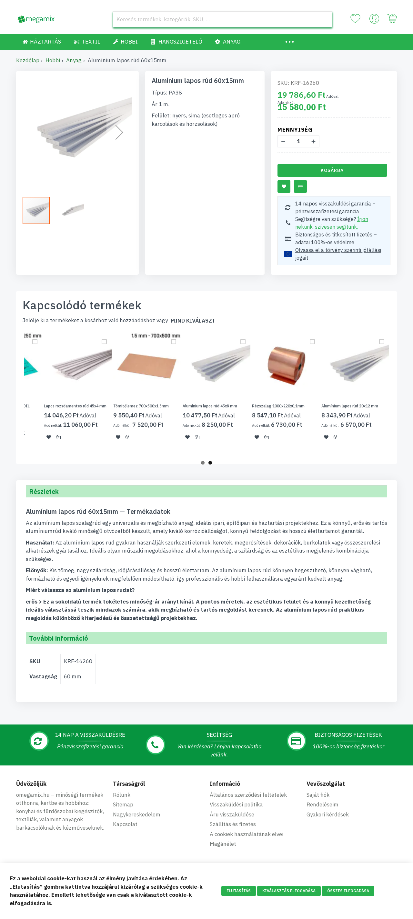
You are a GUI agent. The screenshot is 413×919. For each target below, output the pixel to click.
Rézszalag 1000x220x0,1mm (278, 406)
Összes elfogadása (348, 890)
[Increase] (313, 141)
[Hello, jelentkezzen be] (374, 20)
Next (398, 394)
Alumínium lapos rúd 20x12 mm (349, 406)
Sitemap (123, 804)
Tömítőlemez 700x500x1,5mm (141, 406)
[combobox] (222, 19)
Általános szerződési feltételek (248, 794)
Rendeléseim (322, 804)
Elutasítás (239, 890)
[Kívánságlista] (355, 19)
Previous (14, 394)
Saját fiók (318, 794)
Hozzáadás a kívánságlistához (283, 186)
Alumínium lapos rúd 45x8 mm (210, 406)
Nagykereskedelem (136, 814)
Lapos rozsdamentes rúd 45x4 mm (75, 406)
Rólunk (121, 794)
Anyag (74, 60)
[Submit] (324, 19)
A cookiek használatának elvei (246, 834)
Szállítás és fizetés (233, 824)
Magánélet (223, 843)
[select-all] (193, 321)
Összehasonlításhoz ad (300, 186)
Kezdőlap (27, 60)
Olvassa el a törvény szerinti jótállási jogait (338, 254)
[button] (119, 132)
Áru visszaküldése (232, 814)
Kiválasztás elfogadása (289, 890)
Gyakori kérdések (328, 814)
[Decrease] (283, 141)
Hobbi (52, 60)
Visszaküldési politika (236, 804)
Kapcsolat (125, 824)
